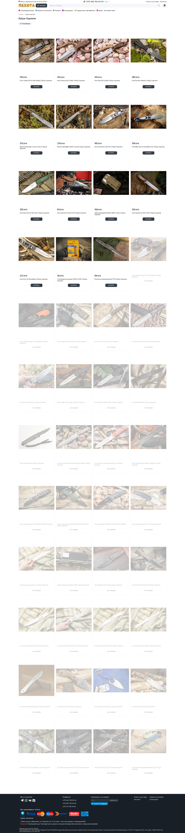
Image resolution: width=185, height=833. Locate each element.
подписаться (113, 800)
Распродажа (68, 10)
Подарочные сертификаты (85, 10)
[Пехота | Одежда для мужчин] (26, 5)
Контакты (163, 1)
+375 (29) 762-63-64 (69, 803)
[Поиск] (159, 5)
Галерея (58, 10)
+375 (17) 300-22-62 (69, 806)
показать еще (36, 782)
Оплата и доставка (152, 1)
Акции (101, 10)
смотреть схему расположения (86, 824)
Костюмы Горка (109, 10)
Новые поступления (44, 10)
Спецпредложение (27, 10)
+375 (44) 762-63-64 (69, 800)
